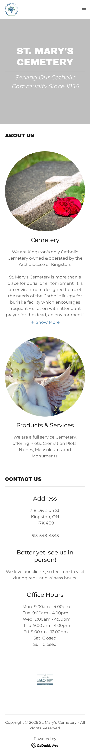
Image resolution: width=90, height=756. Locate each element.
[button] (84, 9)
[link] (11, 9)
